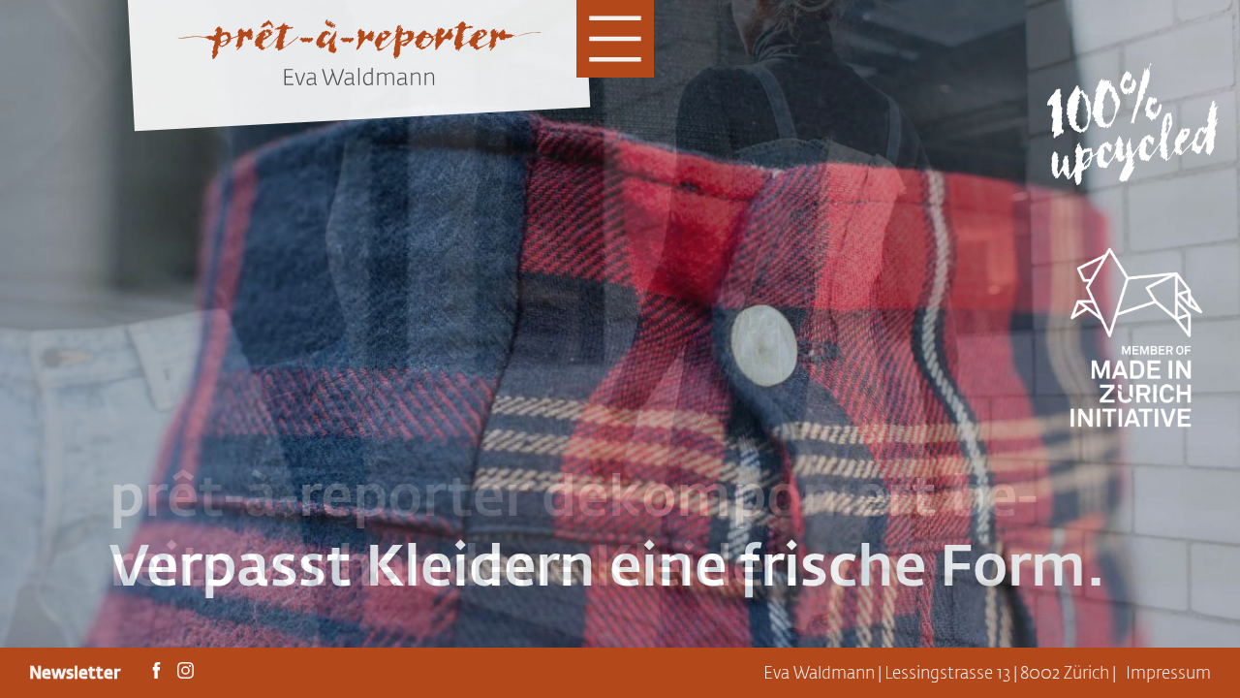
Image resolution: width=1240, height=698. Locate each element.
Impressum (1168, 672)
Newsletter (76, 672)
